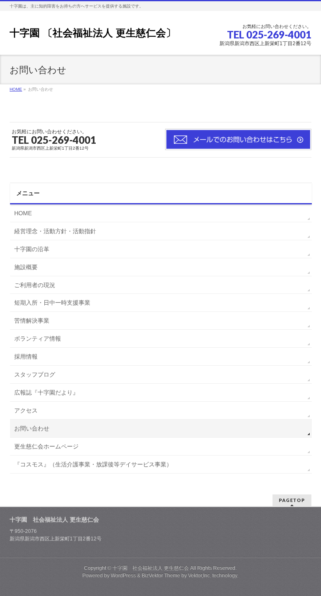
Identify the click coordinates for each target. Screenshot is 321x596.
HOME (23, 213)
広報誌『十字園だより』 (46, 392)
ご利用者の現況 (34, 285)
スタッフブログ (34, 374)
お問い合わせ (31, 428)
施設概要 (26, 267)
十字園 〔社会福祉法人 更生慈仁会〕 (93, 32)
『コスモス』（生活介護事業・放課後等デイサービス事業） (93, 464)
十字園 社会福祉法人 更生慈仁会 (150, 568)
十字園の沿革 (31, 249)
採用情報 (26, 356)
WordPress (123, 575)
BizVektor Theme (161, 575)
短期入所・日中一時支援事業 (52, 302)
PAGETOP (292, 500)
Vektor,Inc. (199, 575)
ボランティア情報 (37, 338)
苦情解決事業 (31, 320)
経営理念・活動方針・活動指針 (55, 231)
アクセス (26, 410)
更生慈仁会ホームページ (46, 446)
